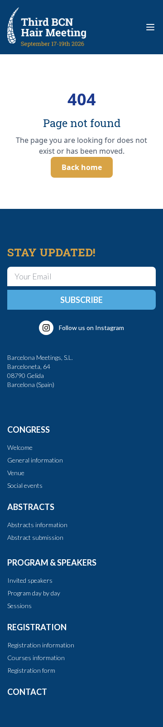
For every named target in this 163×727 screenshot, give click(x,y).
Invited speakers (30, 580)
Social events (25, 485)
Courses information (36, 657)
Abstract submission (35, 537)
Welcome (20, 447)
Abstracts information (37, 525)
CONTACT (27, 692)
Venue (15, 473)
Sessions (19, 605)
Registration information (40, 645)
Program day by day (33, 593)
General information (35, 460)
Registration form (31, 670)
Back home (82, 167)
